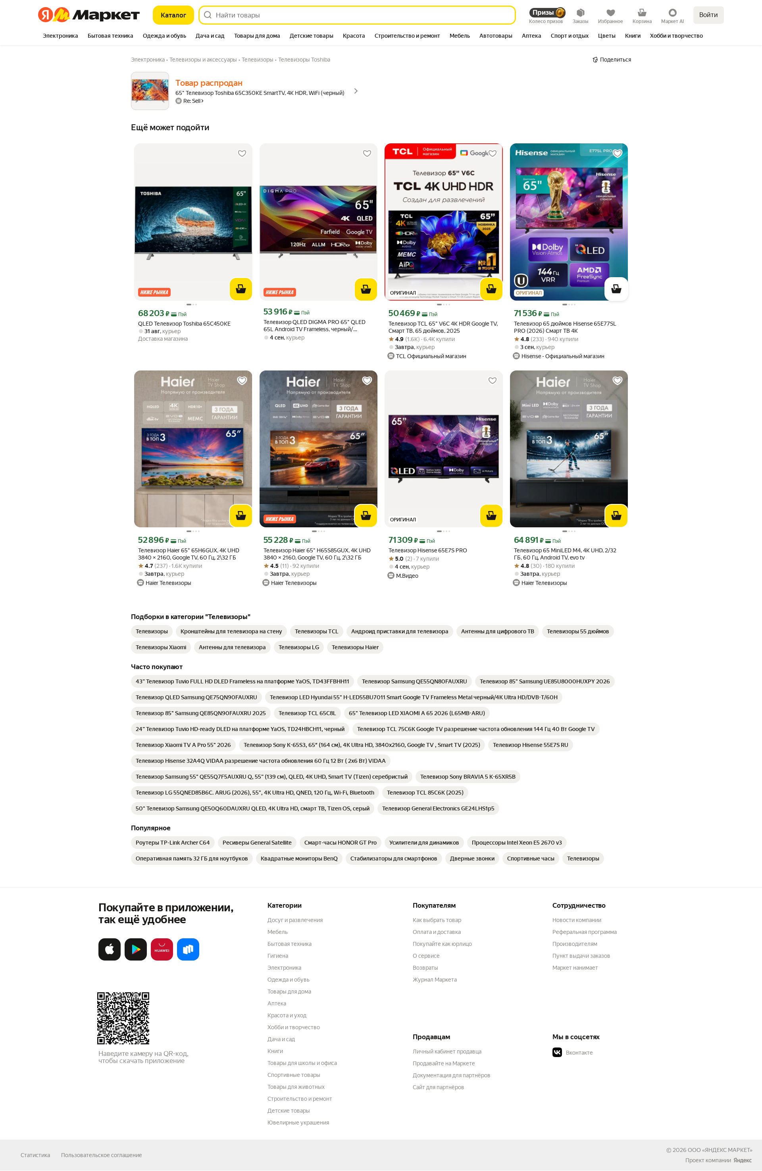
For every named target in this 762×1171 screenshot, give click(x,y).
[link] (152, 631)
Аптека (276, 1003)
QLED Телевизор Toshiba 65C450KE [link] (184, 323)
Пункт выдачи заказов (581, 956)
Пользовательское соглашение (101, 1155)
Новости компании (576, 920)
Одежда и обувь (288, 979)
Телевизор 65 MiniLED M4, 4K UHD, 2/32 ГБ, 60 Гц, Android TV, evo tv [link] (565, 554)
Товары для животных (296, 1087)
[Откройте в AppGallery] (162, 959)
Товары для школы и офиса (302, 1063)
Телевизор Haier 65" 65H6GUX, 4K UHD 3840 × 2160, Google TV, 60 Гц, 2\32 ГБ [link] (188, 554)
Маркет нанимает (575, 968)
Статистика (35, 1155)
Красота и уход (286, 1015)
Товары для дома (289, 991)
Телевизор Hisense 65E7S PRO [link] (428, 550)
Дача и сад (281, 1039)
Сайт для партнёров (438, 1087)
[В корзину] (241, 289)
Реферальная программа (584, 932)
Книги (275, 1051)
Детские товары (288, 1110)
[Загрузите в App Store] (109, 959)
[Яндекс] (742, 1160)
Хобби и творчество (293, 1027)
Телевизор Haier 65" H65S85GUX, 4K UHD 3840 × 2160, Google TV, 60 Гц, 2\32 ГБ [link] (317, 554)
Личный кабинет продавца (447, 1051)
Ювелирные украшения (298, 1122)
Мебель (277, 932)
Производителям (574, 944)
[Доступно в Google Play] (136, 959)
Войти (708, 15)
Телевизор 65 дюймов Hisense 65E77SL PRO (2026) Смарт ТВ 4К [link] (565, 327)
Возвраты (425, 968)
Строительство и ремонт (299, 1099)
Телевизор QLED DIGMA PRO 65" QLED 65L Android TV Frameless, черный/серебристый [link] (315, 326)
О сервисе (426, 956)
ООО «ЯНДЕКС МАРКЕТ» (720, 1150)
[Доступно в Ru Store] (188, 959)
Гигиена (277, 956)
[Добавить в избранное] (242, 153)
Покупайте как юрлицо (442, 944)
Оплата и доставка (437, 932)
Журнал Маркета (435, 979)
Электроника (284, 968)
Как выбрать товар (437, 920)
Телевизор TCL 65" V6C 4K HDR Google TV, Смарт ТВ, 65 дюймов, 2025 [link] (443, 327)
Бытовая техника (289, 944)
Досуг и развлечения (295, 920)
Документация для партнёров (452, 1075)
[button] (608, 1053)
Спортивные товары (293, 1075)
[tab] (60, 36)
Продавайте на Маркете (444, 1063)
